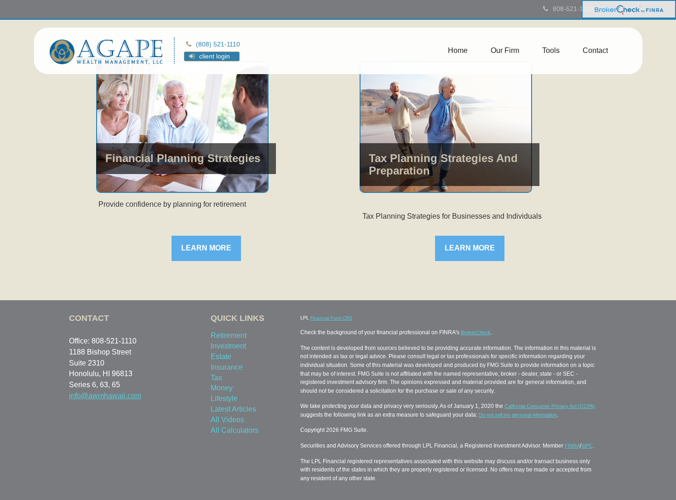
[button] (505, 50)
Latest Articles (233, 409)
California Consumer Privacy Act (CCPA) (549, 406)
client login (214, 56)
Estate (221, 356)
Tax (216, 378)
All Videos (227, 420)
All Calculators (234, 430)
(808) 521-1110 (218, 44)
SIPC (587, 445)
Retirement (228, 335)
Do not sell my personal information (518, 415)
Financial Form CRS (331, 317)
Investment (228, 346)
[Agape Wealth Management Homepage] (106, 51)
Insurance (227, 367)
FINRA (572, 445)
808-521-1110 (573, 8)
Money (222, 388)
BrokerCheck (476, 332)
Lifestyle (224, 398)
